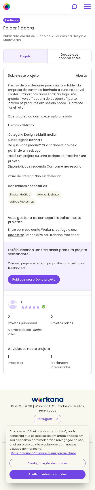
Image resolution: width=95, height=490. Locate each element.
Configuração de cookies (47, 463)
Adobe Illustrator (48, 194)
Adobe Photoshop (22, 201)
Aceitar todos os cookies (47, 474)
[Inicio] (6, 6)
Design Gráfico (20, 194)
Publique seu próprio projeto (33, 279)
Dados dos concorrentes (70, 56)
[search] (74, 7)
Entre (12, 229)
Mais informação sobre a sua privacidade (43, 453)
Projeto (25, 56)
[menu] (87, 6)
